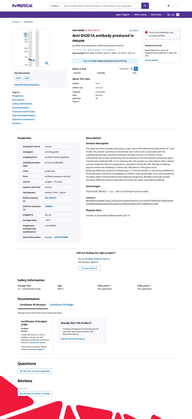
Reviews (16, 123)
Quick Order (156, 14)
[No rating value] (77, 50)
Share (135, 30)
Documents (34, 342)
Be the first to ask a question (35, 371)
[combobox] (99, 6)
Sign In (86, 61)
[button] (123, 14)
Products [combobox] (55, 6)
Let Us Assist (151, 60)
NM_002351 (50, 197)
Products (15, 22)
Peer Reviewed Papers (24, 115)
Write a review (94, 50)
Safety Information (22, 103)
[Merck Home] (22, 5)
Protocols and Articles (23, 111)
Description (18, 99)
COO (27, 78)
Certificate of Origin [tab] (62, 304)
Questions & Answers (23, 119)
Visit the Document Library (73, 339)
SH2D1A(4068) (61, 237)
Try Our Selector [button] (89, 268)
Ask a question (108, 50)
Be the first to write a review (36, 394)
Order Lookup (140, 14)
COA (18, 78)
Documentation (20, 107)
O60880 (48, 206)
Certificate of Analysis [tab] (33, 304)
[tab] (18, 22)
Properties (17, 95)
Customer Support (36, 349)
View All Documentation (26, 84)
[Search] (145, 6)
